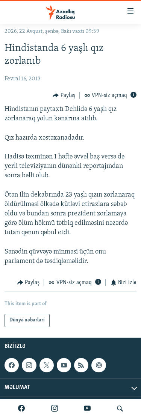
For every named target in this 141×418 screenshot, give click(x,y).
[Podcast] (98, 365)
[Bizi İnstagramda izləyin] (54, 408)
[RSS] (81, 365)
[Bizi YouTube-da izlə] (87, 408)
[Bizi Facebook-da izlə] (21, 408)
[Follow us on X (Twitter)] (46, 365)
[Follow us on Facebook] (12, 365)
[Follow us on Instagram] (29, 365)
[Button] (64, 95)
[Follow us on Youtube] (64, 365)
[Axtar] (120, 408)
